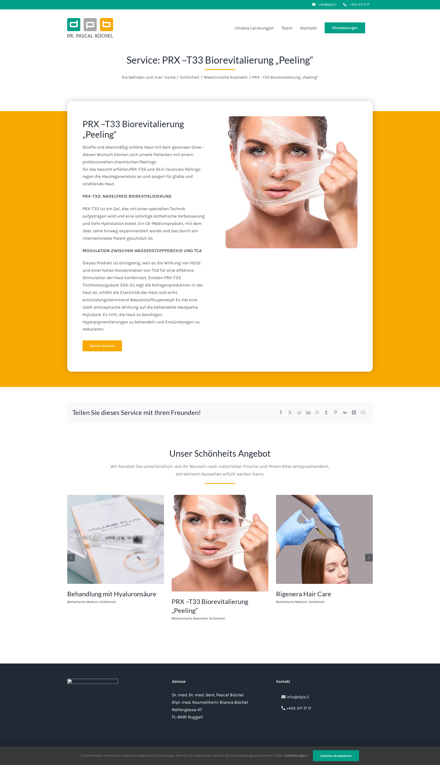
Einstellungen (296, 755)
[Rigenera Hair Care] (324, 497)
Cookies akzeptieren (336, 756)
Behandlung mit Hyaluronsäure (111, 594)
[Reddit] (299, 412)
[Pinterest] (335, 412)
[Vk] (344, 412)
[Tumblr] (326, 412)
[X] (290, 412)
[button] (71, 557)
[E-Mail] (363, 412)
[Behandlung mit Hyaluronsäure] (115, 497)
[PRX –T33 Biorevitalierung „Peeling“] (220, 497)
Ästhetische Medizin (83, 602)
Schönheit (108, 602)
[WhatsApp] (317, 412)
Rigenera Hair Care (303, 594)
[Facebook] (280, 412)
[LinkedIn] (308, 412)
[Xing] (354, 412)
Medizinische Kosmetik (190, 618)
